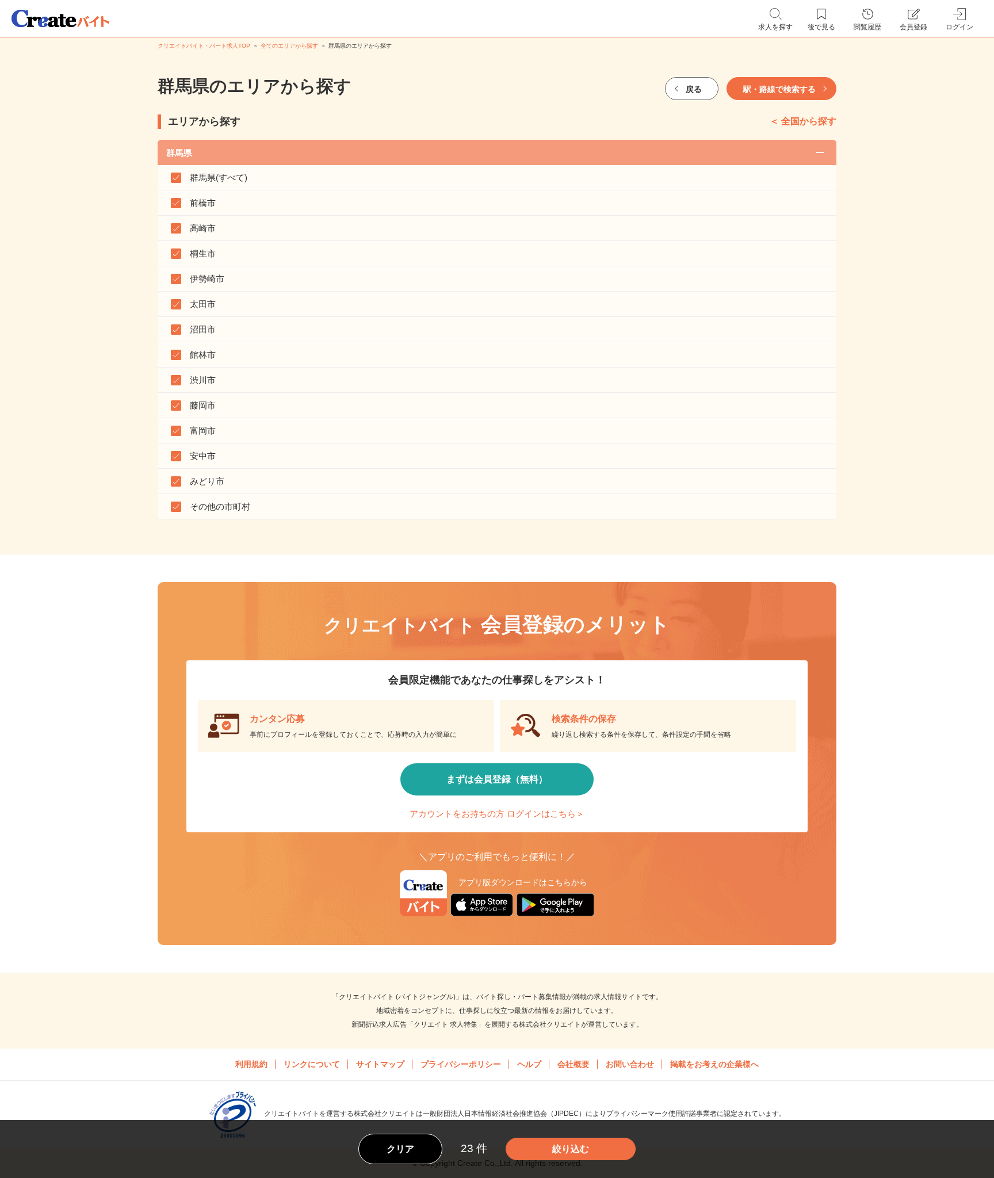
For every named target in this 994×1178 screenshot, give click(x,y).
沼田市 (203, 329)
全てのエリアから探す (289, 46)
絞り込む (570, 1149)
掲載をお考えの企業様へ (714, 1064)
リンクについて (312, 1064)
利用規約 (251, 1064)
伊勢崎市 (207, 279)
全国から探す (808, 121)
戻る (694, 89)
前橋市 (203, 203)
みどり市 (207, 481)
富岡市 (203, 430)
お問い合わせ (630, 1064)
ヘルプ (529, 1064)
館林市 (203, 354)
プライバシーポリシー (460, 1064)
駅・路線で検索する (779, 89)
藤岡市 (203, 405)
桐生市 (203, 253)
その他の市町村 (220, 506)
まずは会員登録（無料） (497, 779)
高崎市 (203, 228)
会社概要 (573, 1064)
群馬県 (179, 153)
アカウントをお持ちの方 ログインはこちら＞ (497, 814)
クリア (400, 1149)
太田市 (203, 304)
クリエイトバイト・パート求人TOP (204, 46)
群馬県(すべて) (218, 177)
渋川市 (203, 380)
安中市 (203, 456)
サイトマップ (380, 1064)
